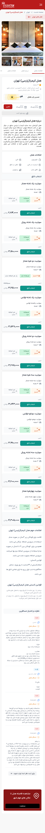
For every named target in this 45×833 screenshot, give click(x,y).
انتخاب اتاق (31, 213)
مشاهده (22, 806)
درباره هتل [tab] (24, 71)
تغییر (8, 107)
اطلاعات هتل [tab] (38, 71)
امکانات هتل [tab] (12, 71)
